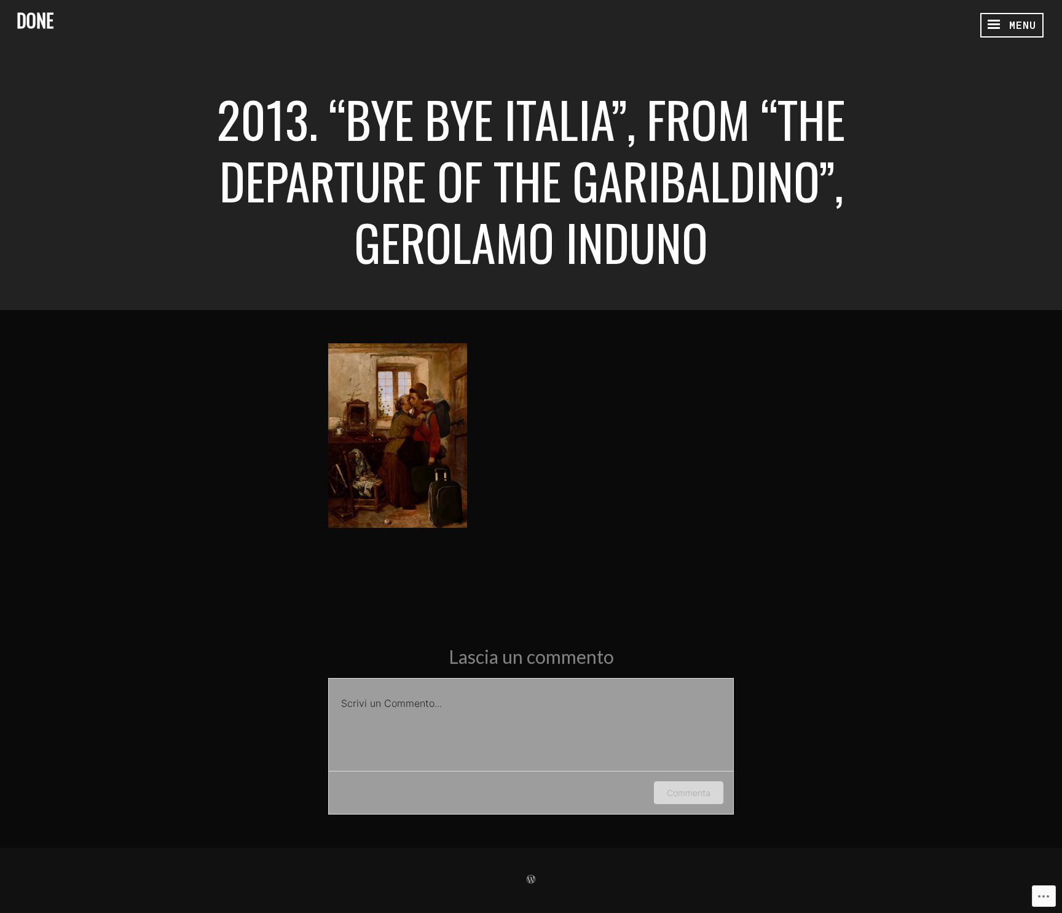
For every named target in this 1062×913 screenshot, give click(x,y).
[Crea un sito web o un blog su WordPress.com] (531, 880)
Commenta (688, 792)
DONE (35, 20)
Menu (1019, 25)
